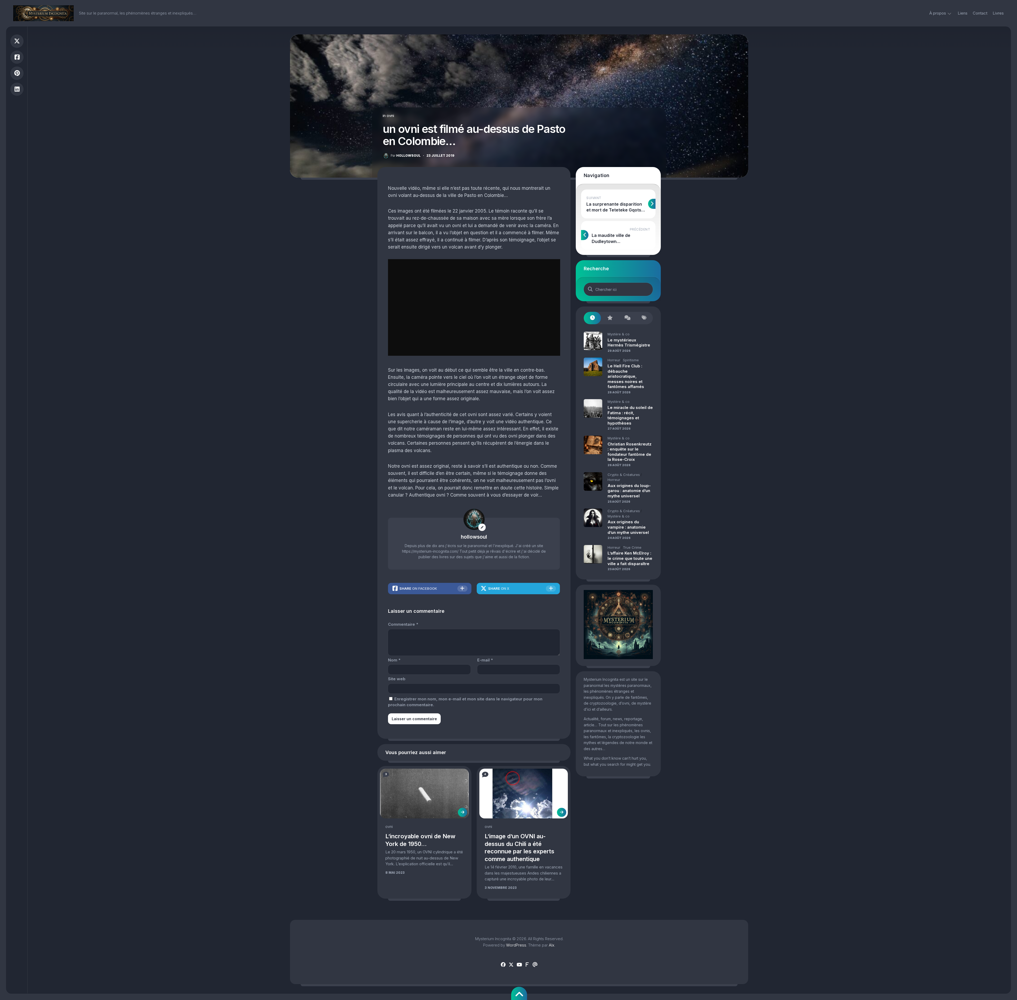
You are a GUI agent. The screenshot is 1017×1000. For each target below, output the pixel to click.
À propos (937, 13)
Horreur (614, 360)
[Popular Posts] (609, 318)
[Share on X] (17, 41)
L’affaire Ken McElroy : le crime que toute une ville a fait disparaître (630, 558)
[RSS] (527, 964)
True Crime (632, 547)
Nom (394, 660)
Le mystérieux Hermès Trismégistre (629, 342)
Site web (396, 678)
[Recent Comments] (627, 318)
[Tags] (644, 318)
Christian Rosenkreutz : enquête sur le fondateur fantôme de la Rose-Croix (630, 452)
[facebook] (503, 964)
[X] (511, 964)
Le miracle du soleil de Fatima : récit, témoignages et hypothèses (630, 415)
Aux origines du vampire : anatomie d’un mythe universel (628, 527)
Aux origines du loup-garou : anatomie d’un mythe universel (629, 490)
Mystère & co (619, 334)
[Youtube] (519, 964)
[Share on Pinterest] (17, 73)
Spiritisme (631, 360)
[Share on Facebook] (17, 57)
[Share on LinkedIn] (17, 89)
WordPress (516, 945)
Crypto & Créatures (624, 474)
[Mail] (535, 964)
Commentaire (403, 624)
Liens (962, 13)
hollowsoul (406, 155)
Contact (980, 13)
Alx (551, 945)
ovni (390, 115)
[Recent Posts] (592, 318)
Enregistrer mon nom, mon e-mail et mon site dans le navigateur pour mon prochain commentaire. (465, 702)
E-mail (485, 660)
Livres (998, 13)
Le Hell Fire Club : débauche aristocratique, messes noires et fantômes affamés (626, 376)
